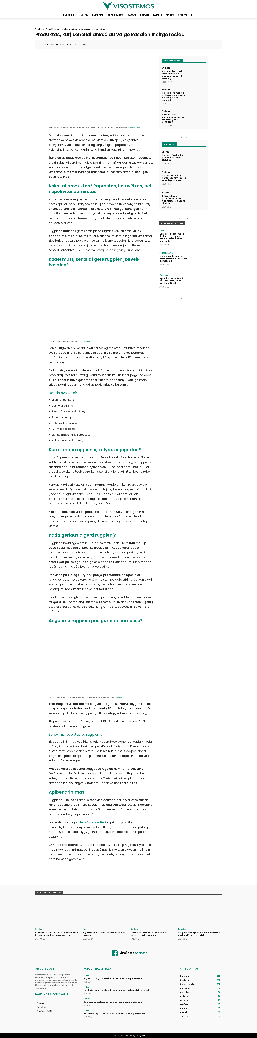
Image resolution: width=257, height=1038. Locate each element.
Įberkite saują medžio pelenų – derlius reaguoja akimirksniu (173, 258)
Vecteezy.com (135, 127)
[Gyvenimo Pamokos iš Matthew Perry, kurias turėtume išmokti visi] (198, 282)
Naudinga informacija (51, 994)
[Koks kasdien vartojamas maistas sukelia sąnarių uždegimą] (197, 117)
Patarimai (166, 193)
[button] (192, 15)
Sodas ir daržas (166, 253)
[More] (215, 44)
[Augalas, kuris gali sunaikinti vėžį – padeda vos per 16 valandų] (197, 74)
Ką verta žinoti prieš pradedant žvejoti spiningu (172, 157)
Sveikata (39, 28)
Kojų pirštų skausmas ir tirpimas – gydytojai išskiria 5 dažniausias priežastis (171, 237)
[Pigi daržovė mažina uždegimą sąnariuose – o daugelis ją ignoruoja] (197, 96)
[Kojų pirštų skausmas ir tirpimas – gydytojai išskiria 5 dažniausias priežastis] (198, 238)
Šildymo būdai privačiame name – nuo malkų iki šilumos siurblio (173, 200)
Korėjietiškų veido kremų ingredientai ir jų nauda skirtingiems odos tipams (56, 934)
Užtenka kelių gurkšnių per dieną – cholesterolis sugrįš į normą (114, 1013)
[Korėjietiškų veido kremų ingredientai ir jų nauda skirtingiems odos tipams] (57, 912)
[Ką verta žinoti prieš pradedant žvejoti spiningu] (197, 158)
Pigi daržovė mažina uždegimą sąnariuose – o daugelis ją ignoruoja (174, 96)
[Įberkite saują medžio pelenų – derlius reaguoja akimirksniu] (198, 260)
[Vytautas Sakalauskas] (42, 44)
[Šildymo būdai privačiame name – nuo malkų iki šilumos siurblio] (197, 199)
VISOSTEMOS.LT (45, 968)
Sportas (165, 152)
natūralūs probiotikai (91, 822)
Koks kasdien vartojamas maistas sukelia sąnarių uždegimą (173, 118)
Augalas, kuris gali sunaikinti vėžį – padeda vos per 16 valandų (172, 75)
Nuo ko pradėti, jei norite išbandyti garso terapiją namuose (174, 178)
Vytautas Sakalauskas (56, 44)
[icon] (114, 954)
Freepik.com (88, 342)
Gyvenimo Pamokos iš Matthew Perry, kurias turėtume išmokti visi (171, 281)
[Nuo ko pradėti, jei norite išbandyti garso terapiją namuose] (197, 178)
